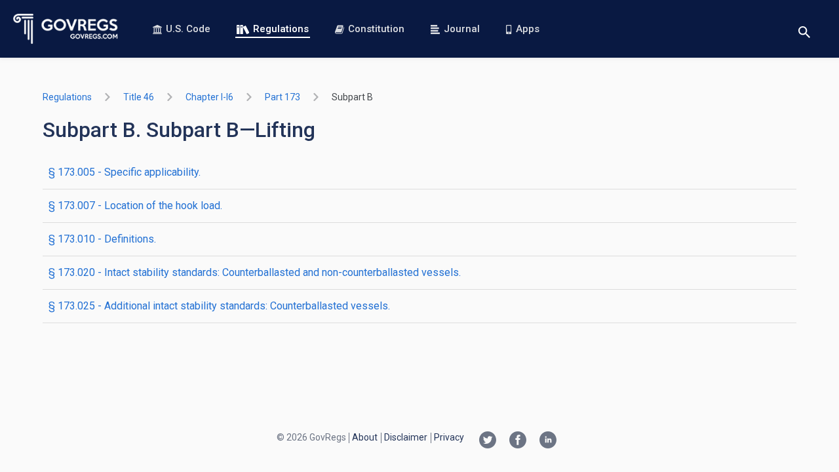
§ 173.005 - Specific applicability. (125, 172)
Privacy (449, 437)
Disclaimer (405, 437)
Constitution (376, 29)
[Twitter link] (487, 441)
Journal (462, 29)
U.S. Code (188, 29)
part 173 (282, 97)
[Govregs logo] (66, 29)
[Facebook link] (517, 441)
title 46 (138, 97)
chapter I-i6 (209, 97)
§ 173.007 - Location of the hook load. (135, 205)
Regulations (281, 29)
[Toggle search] (804, 29)
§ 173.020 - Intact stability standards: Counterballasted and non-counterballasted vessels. (255, 272)
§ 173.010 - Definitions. (102, 239)
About (365, 437)
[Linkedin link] (547, 441)
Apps (527, 29)
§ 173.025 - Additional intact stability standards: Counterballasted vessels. (219, 306)
